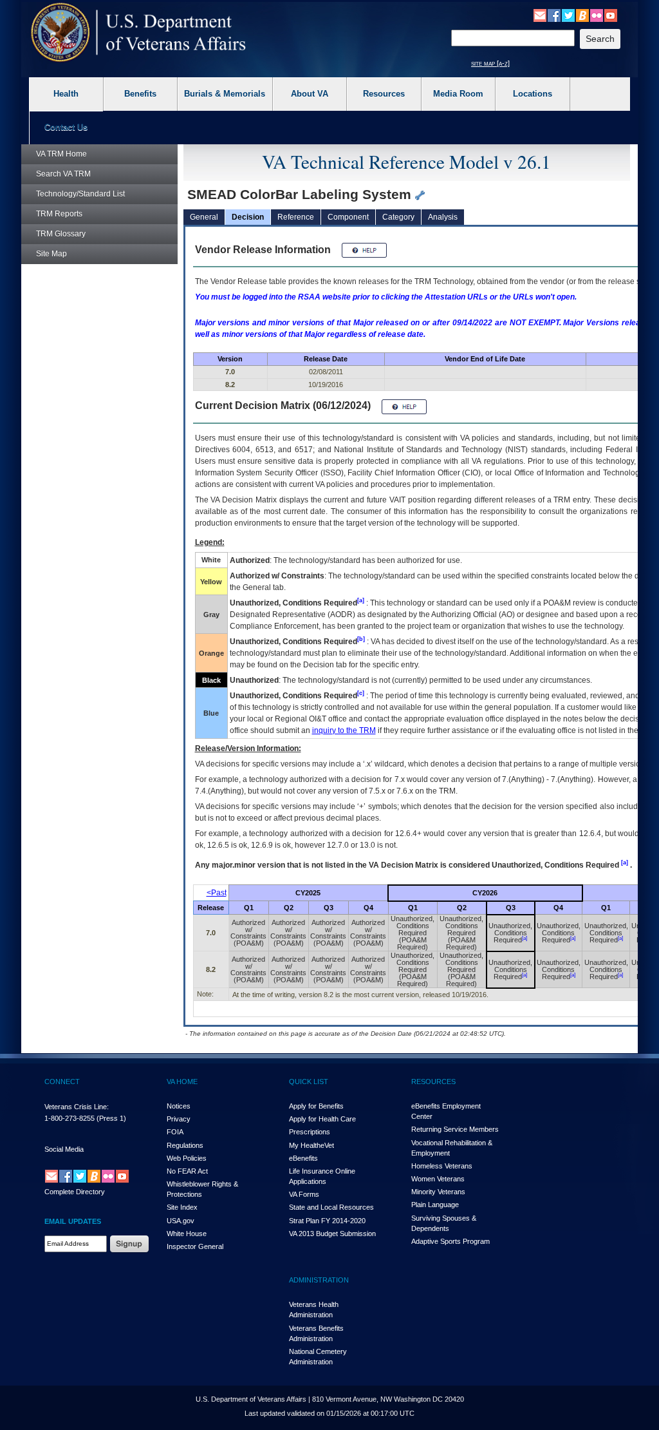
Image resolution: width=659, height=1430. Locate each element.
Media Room (458, 94)
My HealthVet (311, 1145)
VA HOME (182, 1081)
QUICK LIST (308, 1081)
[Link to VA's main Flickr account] (596, 14)
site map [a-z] (490, 63)
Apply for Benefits (316, 1106)
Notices (178, 1106)
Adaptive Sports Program (450, 1241)
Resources (384, 94)
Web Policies (187, 1158)
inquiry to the (344, 730)
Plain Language (435, 1204)
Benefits (140, 94)
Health (66, 94)
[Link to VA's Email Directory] (540, 14)
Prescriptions (309, 1132)
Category (398, 217)
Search (63, 173)
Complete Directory (74, 1192)
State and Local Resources (331, 1207)
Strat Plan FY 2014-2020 (327, 1221)
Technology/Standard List (80, 193)
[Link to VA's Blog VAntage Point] (582, 14)
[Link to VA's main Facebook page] (554, 14)
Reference (295, 217)
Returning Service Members (455, 1129)
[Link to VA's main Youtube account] (611, 14)
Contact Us (66, 127)
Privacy (178, 1119)
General (204, 217)
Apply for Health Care (322, 1119)
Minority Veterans (438, 1192)
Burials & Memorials (224, 94)
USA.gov (180, 1221)
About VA (309, 94)
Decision (248, 217)
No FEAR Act (187, 1171)
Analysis (443, 217)
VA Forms (304, 1194)
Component (348, 217)
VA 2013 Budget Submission (332, 1233)
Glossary (61, 233)
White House (187, 1233)
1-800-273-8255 (69, 1118)
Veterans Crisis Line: (76, 1107)
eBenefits (303, 1158)
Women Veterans (438, 1179)
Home (61, 153)
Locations (532, 94)
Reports (59, 213)
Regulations (185, 1145)
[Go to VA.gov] (138, 32)
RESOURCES (433, 1081)
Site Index (182, 1207)
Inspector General (195, 1246)
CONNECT (62, 1081)
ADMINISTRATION (319, 1280)
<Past (217, 892)
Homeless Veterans (441, 1166)
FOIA (175, 1132)
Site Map (51, 253)
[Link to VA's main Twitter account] (568, 14)
